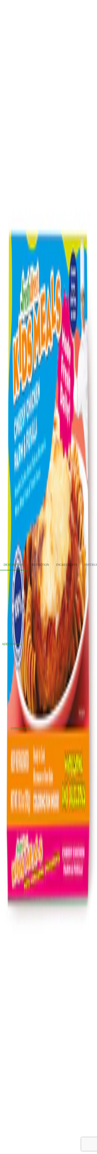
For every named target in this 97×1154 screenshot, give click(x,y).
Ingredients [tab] (66, 565)
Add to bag (11, 644)
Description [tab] (14, 565)
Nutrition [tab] (40, 565)
